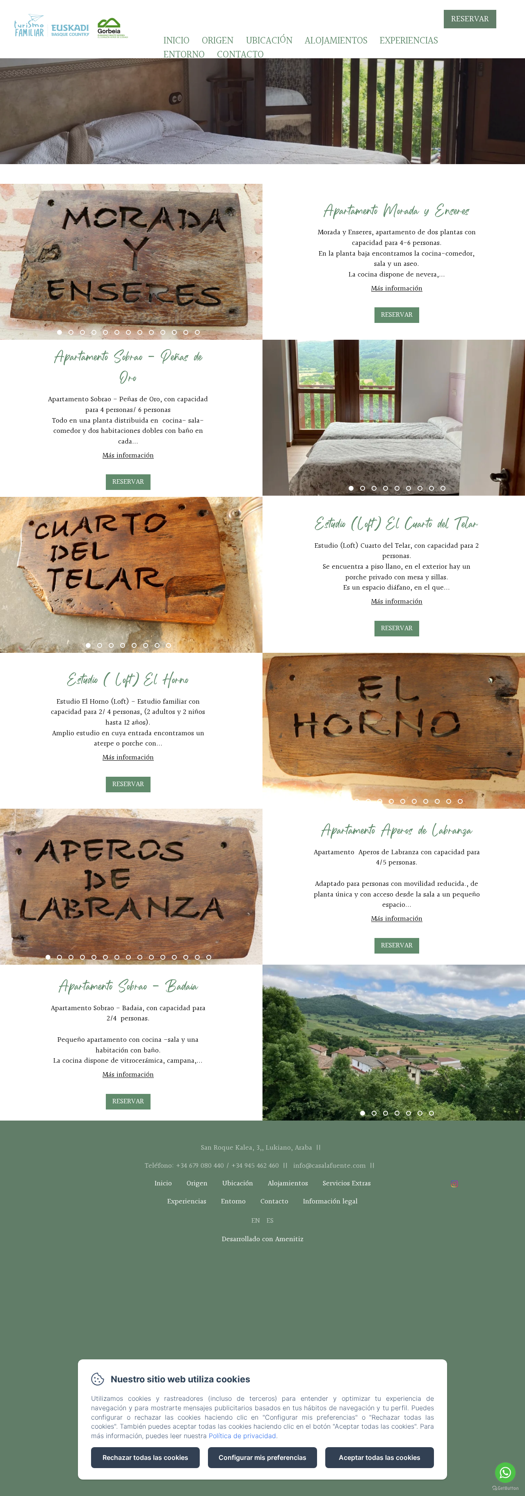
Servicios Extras (347, 1183)
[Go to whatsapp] (505, 1472)
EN (255, 1221)
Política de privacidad (242, 1436)
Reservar (470, 19)
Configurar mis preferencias (262, 1457)
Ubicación (269, 41)
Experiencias (409, 41)
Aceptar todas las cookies (379, 1457)
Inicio (176, 41)
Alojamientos (336, 41)
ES (270, 1221)
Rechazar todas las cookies (145, 1457)
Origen (217, 41)
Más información (396, 289)
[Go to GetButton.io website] (505, 1488)
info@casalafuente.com (329, 1166)
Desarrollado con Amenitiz (263, 1239)
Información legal (330, 1202)
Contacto (240, 55)
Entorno (184, 55)
